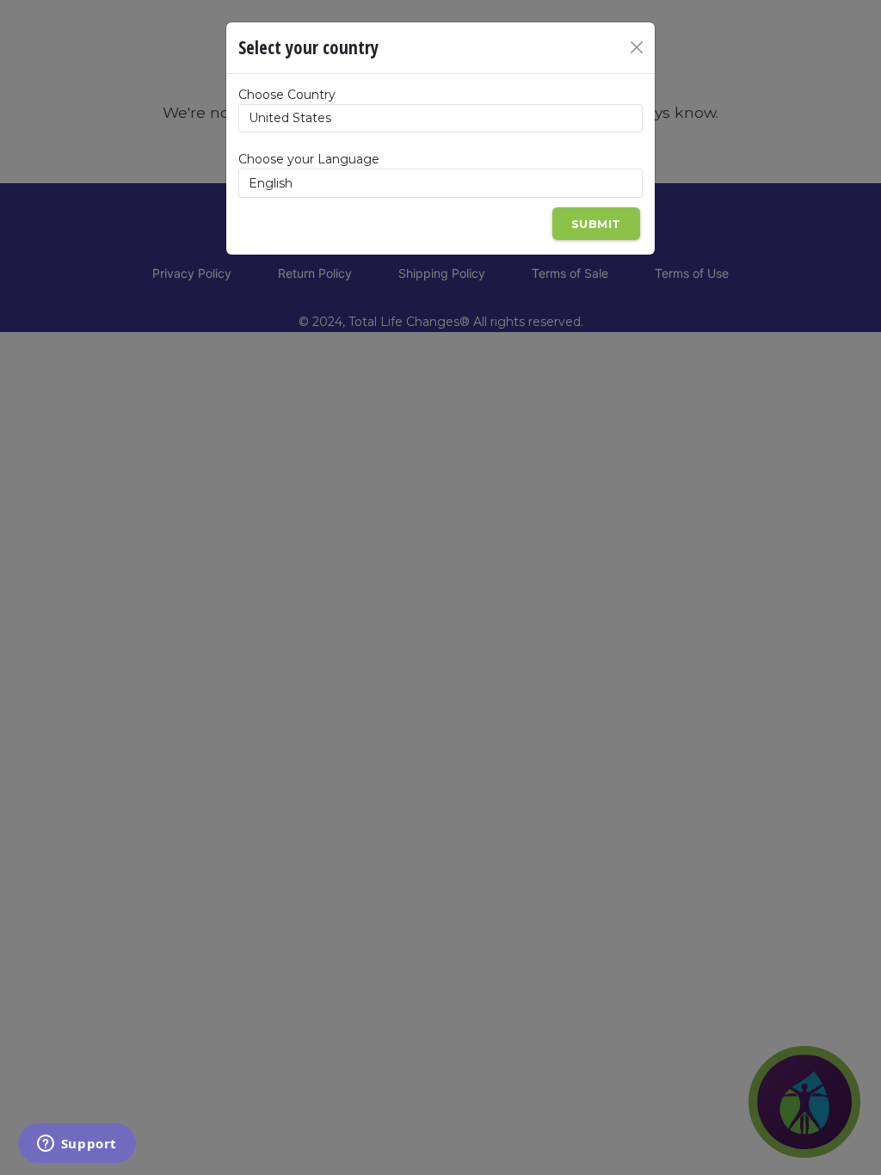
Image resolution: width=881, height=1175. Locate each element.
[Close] (637, 47)
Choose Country (287, 94)
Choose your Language (308, 159)
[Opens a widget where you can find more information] (76, 1144)
